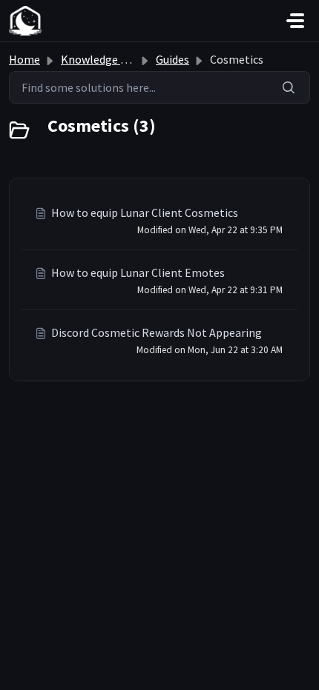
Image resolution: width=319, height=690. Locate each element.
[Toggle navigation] (295, 20)
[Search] (289, 87)
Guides (172, 59)
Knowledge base (102, 59)
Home (24, 59)
